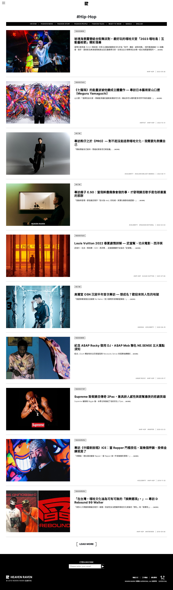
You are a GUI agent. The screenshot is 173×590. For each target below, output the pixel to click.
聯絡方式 (135, 577)
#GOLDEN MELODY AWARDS (145, 174)
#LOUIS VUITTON (148, 276)
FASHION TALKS (98, 24)
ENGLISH (139, 24)
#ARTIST (143, 123)
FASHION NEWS (47, 24)
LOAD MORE (86, 544)
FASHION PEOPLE (81, 24)
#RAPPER (151, 429)
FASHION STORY (63, 24)
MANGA (129, 24)
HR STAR (33, 24)
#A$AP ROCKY (141, 378)
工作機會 (145, 577)
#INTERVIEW (149, 532)
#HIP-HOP (150, 71)
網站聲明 (154, 577)
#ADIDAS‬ (141, 327)
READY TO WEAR (115, 24)
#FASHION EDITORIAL (146, 225)
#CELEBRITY (129, 174)
